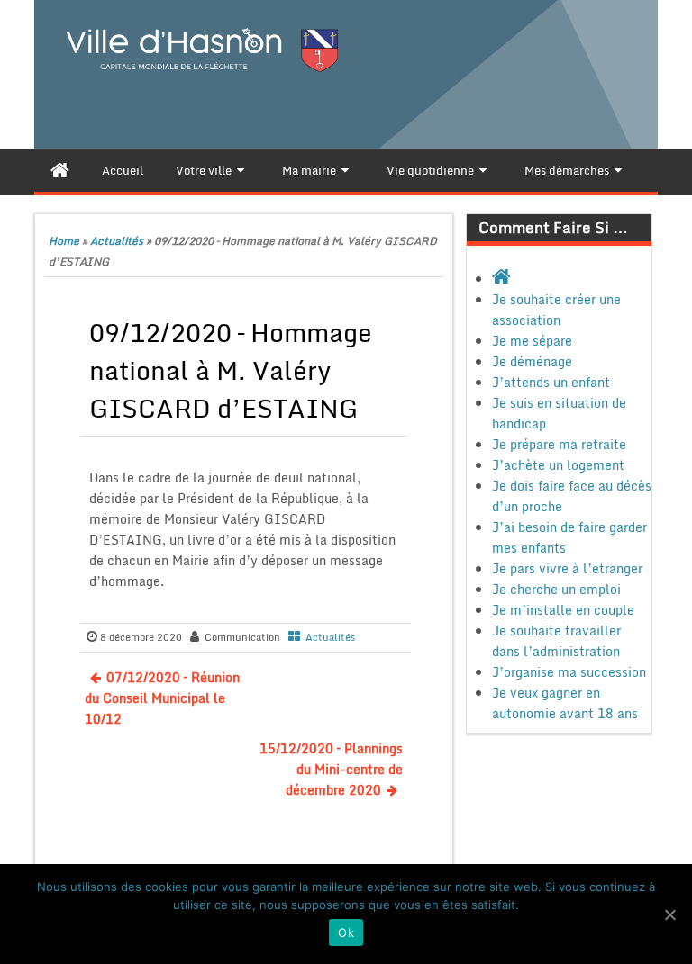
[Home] (60, 170)
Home (64, 240)
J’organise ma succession (569, 672)
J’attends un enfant (551, 382)
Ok (346, 932)
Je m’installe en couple (563, 609)
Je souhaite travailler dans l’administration (556, 641)
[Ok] (669, 914)
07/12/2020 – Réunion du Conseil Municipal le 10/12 (162, 698)
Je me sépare (532, 340)
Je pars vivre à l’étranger (567, 568)
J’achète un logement (558, 465)
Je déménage (532, 361)
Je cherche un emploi (556, 589)
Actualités (116, 240)
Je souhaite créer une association (556, 309)
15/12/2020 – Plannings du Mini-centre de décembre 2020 (331, 769)
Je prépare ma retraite (559, 444)
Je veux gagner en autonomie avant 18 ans (565, 703)
